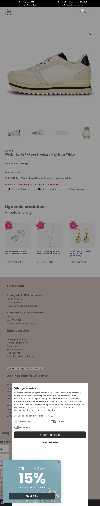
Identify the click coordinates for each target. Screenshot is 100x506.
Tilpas (50, 416)
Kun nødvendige (50, 442)
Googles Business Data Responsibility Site (45, 407)
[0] (80, 12)
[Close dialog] (59, 462)
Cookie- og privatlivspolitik (30, 416)
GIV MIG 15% (32, 496)
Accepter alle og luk (50, 435)
